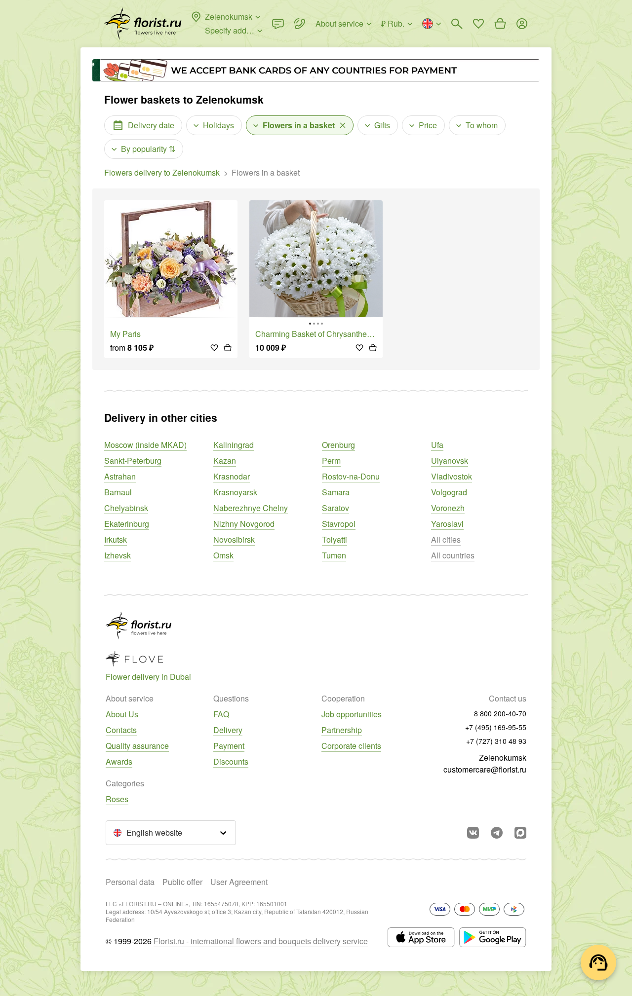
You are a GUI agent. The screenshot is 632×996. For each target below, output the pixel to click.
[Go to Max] (520, 833)
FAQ (221, 714)
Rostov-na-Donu (351, 476)
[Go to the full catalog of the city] (143, 23)
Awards (119, 761)
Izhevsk (117, 555)
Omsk (223, 555)
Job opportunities (351, 714)
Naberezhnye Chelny (250, 508)
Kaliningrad (233, 444)
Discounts (230, 761)
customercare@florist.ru (484, 769)
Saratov (335, 508)
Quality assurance (137, 745)
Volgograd (449, 492)
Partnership (341, 730)
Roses (117, 799)
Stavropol (339, 523)
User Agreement (239, 881)
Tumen (334, 555)
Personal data (130, 881)
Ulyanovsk (449, 460)
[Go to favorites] (478, 24)
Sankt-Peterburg (132, 460)
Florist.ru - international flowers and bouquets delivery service (261, 941)
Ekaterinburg (126, 523)
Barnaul (118, 492)
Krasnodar (231, 476)
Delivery (227, 730)
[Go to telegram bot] (497, 833)
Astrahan (120, 476)
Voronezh (448, 508)
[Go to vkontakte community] (473, 833)
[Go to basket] (500, 24)
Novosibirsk (234, 539)
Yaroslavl (447, 523)
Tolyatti (334, 539)
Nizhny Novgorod (244, 523)
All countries (452, 555)
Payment (228, 745)
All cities (446, 539)
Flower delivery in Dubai (148, 676)
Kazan (224, 460)
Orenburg (338, 444)
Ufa (437, 444)
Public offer (182, 881)
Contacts (121, 730)
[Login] (522, 24)
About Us (122, 714)
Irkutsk (115, 539)
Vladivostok (451, 476)
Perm (331, 460)
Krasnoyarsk (235, 492)
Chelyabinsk (126, 508)
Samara (336, 492)
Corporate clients (351, 745)
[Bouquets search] (457, 24)
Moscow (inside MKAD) (145, 444)
